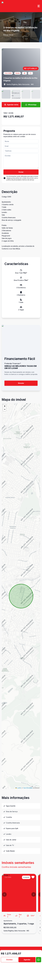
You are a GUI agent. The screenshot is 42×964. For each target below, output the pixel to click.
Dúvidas (9, 960)
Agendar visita (12, 105)
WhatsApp (32, 105)
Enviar (21, 172)
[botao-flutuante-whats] (38, 959)
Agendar (27, 960)
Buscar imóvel (8, 35)
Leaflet (19, 788)
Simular (21, 383)
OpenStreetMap (28, 788)
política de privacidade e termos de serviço (20, 180)
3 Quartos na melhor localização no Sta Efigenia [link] (20, 38)
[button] (4, 406)
